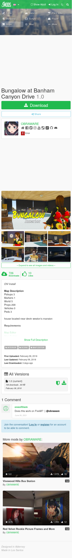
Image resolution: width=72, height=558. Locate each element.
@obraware (53, 411)
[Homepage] (23, 127)
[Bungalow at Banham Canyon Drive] (36, 210)
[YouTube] (39, 127)
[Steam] (43, 127)
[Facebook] (27, 127)
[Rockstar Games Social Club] (47, 127)
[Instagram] (35, 127)
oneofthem (21, 407)
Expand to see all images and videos (36, 265)
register (45, 424)
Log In (33, 424)
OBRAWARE (30, 123)
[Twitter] (31, 127)
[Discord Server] (56, 127)
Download (38, 105)
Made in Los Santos (12, 550)
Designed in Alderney (13, 546)
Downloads (14, 276)
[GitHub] (51, 127)
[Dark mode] (62, 4)
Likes (30, 276)
